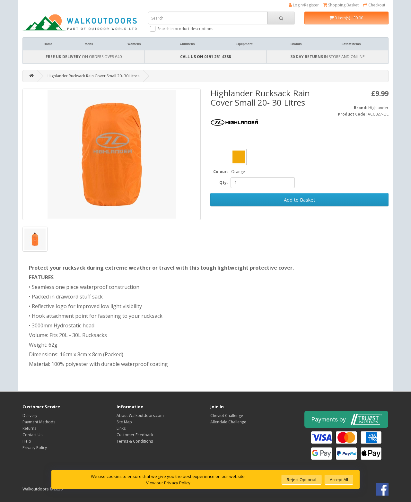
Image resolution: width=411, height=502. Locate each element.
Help (26, 441)
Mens (89, 44)
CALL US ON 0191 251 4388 (205, 56)
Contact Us (32, 434)
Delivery (29, 415)
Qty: (223, 182)
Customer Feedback (135, 434)
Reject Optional (301, 479)
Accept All (339, 479)
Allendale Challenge (228, 422)
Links (121, 428)
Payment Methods (38, 422)
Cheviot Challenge (226, 415)
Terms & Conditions (135, 441)
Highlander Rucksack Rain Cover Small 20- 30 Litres (93, 76)
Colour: (220, 171)
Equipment (244, 44)
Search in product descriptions (185, 28)
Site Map (124, 422)
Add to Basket (299, 199)
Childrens (187, 44)
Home (48, 44)
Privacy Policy (34, 447)
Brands (296, 44)
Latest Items (351, 44)
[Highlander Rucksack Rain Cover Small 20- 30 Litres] (111, 154)
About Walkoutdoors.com (140, 415)
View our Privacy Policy (168, 483)
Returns (29, 428)
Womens (134, 44)
